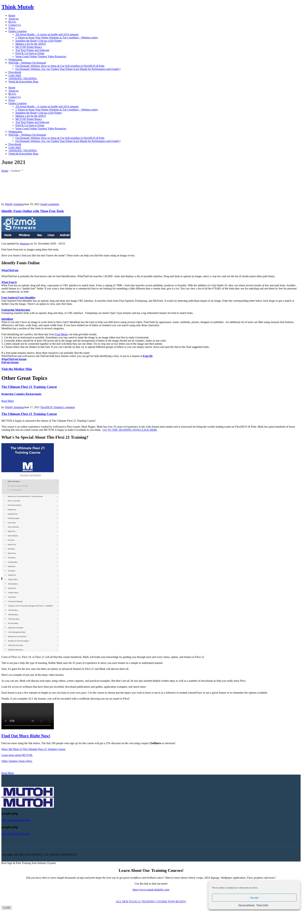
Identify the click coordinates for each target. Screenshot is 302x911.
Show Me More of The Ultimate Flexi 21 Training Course (33, 749)
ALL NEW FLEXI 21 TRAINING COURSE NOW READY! (151, 901)
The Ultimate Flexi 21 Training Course (29, 387)
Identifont (7, 318)
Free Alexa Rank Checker (15, 820)
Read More (7, 400)
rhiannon (25, 243)
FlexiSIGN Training (51, 407)
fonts (43, 204)
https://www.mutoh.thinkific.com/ (151, 889)
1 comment (69, 407)
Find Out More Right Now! (25, 735)
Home (4, 170)
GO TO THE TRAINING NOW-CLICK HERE (130, 429)
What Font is (9, 282)
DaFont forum (10, 362)
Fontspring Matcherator (15, 309)
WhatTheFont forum (13, 359)
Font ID (147, 356)
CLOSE (6, 907)
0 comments (52, 204)
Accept (254, 897)
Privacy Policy (263, 905)
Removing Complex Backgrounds (21, 393)
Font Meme (61, 334)
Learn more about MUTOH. (17, 755)
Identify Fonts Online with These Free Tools (32, 211)
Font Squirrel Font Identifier (18, 297)
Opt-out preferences (246, 905)
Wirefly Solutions (14, 204)
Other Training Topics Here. (17, 761)
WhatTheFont (9, 270)
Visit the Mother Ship (16, 369)
